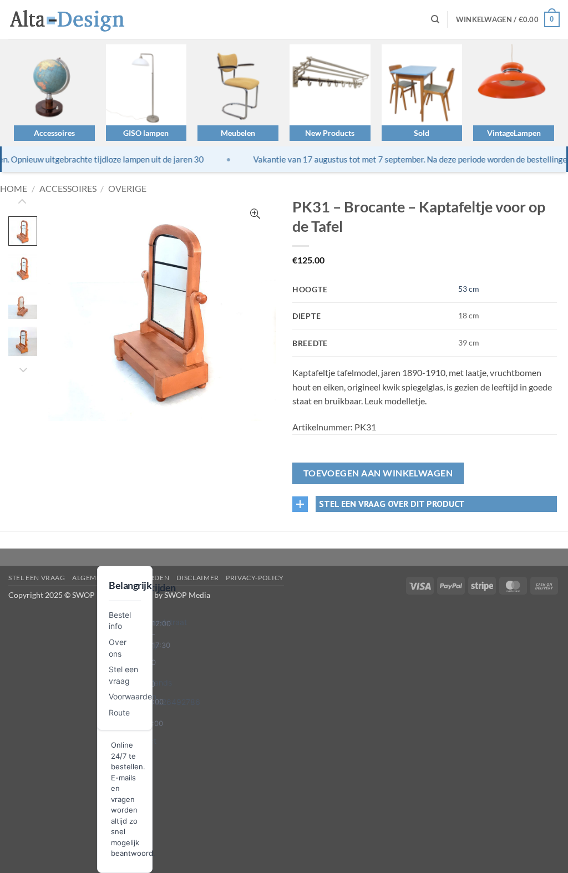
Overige (127, 188)
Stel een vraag (36, 577)
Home (13, 188)
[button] (508, 19)
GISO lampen (146, 133)
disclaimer (197, 577)
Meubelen (238, 133)
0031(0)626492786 (164, 702)
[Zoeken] (435, 19)
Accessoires (54, 133)
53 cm (468, 288)
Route (119, 712)
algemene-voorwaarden (120, 577)
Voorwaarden (132, 696)
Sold (421, 133)
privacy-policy (255, 577)
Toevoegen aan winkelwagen (378, 473)
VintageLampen (514, 133)
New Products (329, 133)
